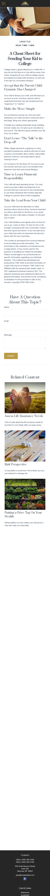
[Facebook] (24, 878)
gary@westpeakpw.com (25, 875)
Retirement (25, 892)
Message (8, 335)
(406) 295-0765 (28, 860)
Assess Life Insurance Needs (24, 416)
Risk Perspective (16, 464)
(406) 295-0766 (27, 862)
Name (6, 307)
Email (6, 321)
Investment (25, 895)
